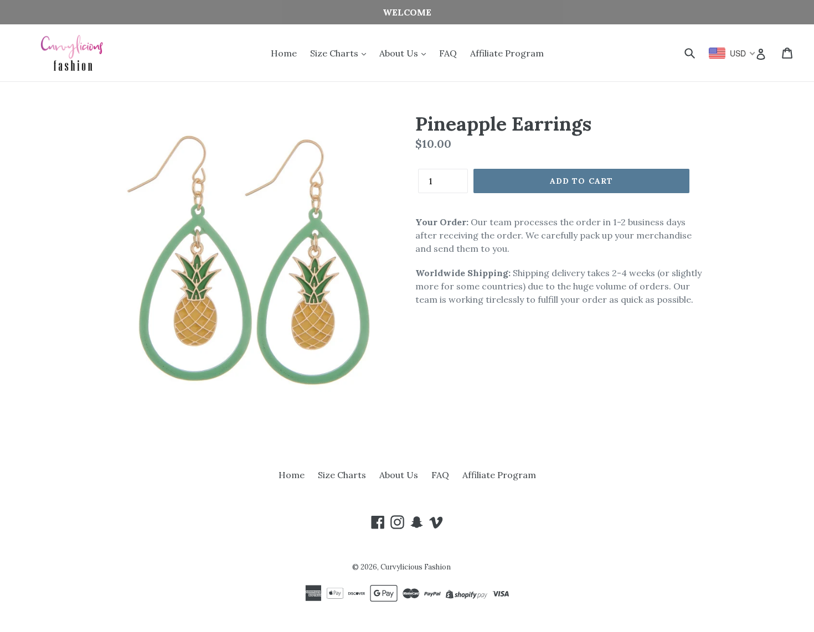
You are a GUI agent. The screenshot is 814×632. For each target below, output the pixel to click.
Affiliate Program (507, 53)
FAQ (448, 53)
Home (284, 53)
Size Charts (335, 53)
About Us (399, 53)
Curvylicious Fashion (415, 567)
